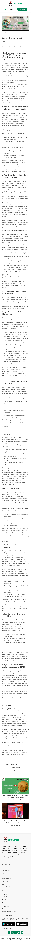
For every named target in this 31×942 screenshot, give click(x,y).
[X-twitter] (12, 932)
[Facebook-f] (9, 932)
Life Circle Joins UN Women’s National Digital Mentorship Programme (15, 822)
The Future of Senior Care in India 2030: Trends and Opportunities (15, 796)
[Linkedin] (15, 932)
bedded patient (15, 768)
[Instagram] (22, 932)
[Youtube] (18, 932)
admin (6, 47)
